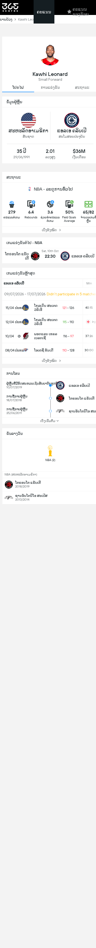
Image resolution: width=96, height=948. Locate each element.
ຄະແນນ (44, 11)
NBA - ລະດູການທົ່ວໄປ (53, 189)
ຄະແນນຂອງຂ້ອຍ (81, 12)
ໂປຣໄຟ (18, 87)
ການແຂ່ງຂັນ (50, 87)
